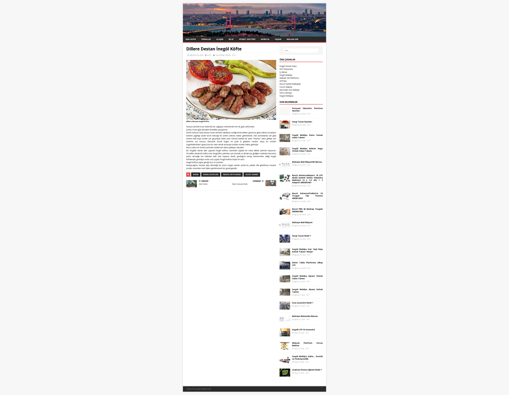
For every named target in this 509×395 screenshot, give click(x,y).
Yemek (227, 55)
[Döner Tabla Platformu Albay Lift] (285, 268)
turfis (209, 55)
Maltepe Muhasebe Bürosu (305, 316)
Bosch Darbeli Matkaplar (290, 84)
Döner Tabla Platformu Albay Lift (307, 263)
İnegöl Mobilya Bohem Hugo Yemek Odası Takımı (307, 149)
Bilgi (231, 39)
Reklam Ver (292, 39)
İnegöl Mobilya (286, 75)
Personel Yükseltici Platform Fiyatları (307, 109)
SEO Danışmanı (286, 69)
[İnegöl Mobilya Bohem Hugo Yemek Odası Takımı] (285, 153)
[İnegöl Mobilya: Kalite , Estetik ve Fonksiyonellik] (285, 361)
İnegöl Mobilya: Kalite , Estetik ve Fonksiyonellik (307, 357)
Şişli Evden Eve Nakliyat (289, 90)
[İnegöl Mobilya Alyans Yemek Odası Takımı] (285, 281)
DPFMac (283, 81)
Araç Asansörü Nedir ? (302, 302)
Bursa (195, 174)
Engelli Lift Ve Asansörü (303, 329)
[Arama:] (301, 50)
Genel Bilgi (220, 55)
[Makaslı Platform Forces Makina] (285, 348)
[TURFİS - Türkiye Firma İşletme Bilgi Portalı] (254, 35)
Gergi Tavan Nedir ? (301, 236)
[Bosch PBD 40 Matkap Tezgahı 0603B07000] (285, 214)
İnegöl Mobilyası (286, 96)
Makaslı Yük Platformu (289, 78)
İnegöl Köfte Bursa (232, 174)
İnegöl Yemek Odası (288, 66)
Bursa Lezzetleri (210, 174)
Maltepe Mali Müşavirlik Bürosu (307, 162)
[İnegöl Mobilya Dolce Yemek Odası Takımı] (285, 140)
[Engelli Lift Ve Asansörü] (285, 335)
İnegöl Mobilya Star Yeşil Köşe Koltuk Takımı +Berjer (307, 250)
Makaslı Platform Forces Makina (307, 344)
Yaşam (278, 39)
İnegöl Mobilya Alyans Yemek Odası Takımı (307, 277)
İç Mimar (283, 72)
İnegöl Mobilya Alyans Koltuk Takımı (307, 290)
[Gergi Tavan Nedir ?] (285, 241)
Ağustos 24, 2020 (196, 55)
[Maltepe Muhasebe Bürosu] (285, 321)
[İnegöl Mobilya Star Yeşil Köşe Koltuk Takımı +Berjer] (285, 254)
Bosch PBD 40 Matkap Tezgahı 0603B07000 (307, 210)
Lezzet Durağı (251, 174)
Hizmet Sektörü (247, 39)
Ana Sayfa (191, 39)
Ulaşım (219, 39)
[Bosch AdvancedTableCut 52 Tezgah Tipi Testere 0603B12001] (285, 198)
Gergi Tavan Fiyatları (302, 121)
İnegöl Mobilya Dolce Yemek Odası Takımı (307, 136)
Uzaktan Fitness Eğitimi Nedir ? (307, 369)
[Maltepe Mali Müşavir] (285, 227)
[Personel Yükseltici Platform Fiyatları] (285, 113)
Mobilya (265, 39)
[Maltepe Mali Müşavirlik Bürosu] (285, 167)
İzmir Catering (285, 93)
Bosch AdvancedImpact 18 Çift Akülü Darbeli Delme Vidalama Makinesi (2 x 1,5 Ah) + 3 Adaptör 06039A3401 (307, 179)
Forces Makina (286, 87)
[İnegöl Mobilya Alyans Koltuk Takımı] (285, 294)
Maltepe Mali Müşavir (302, 222)
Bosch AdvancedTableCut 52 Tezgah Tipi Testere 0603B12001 (307, 195)
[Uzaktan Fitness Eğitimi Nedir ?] (285, 375)
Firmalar (206, 39)
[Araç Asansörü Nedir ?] (285, 308)
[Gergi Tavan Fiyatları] (285, 127)
